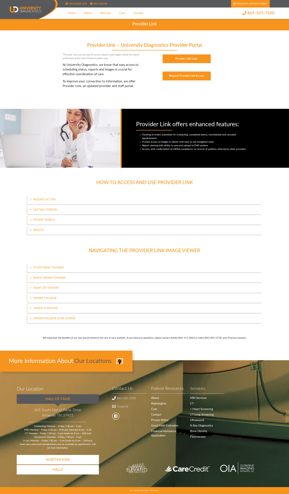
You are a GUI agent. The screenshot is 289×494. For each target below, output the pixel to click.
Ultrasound (197, 420)
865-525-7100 (261, 13)
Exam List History (46, 288)
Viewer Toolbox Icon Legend (54, 318)
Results (38, 230)
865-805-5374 (213, 338)
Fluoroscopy (198, 436)
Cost (122, 13)
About (88, 13)
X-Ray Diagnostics (201, 425)
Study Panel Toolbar (48, 267)
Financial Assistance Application (163, 433)
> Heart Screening (201, 409)
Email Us (122, 406)
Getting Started (45, 209)
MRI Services (198, 398)
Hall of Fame (57, 399)
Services (105, 13)
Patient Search (44, 220)
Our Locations (93, 361)
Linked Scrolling (45, 308)
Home (72, 13)
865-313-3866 (186, 338)
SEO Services (154, 490)
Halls (57, 469)
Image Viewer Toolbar (49, 278)
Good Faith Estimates (164, 425)
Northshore (58, 460)
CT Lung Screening (202, 414)
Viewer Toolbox (45, 298)
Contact (139, 13)
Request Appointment (252, 4)
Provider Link (78, 4)
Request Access (44, 199)
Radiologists (158, 403)
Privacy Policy (159, 420)
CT (192, 403)
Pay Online (100, 4)
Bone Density (198, 431)
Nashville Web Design (141, 490)
